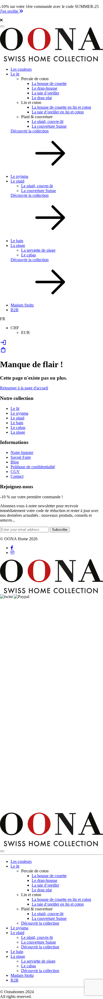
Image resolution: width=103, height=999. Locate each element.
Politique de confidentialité (33, 467)
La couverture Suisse (49, 126)
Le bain (17, 240)
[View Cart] (3, 351)
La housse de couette (49, 83)
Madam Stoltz (22, 305)
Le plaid (17, 181)
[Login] (3, 344)
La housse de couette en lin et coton (61, 107)
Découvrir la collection (30, 131)
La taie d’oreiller (45, 93)
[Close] (2, 851)
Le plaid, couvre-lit (47, 121)
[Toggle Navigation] (2, 26)
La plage (18, 245)
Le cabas (28, 255)
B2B (14, 310)
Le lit (15, 74)
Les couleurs (21, 69)
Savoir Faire (21, 457)
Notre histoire (22, 452)
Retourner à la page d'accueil (24, 388)
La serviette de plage (38, 250)
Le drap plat (42, 97)
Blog (15, 462)
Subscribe (59, 530)
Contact (17, 476)
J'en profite (9, 11)
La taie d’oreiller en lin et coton (58, 112)
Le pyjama (19, 176)
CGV (15, 471)
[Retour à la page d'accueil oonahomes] (51, 60)
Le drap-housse (44, 88)
